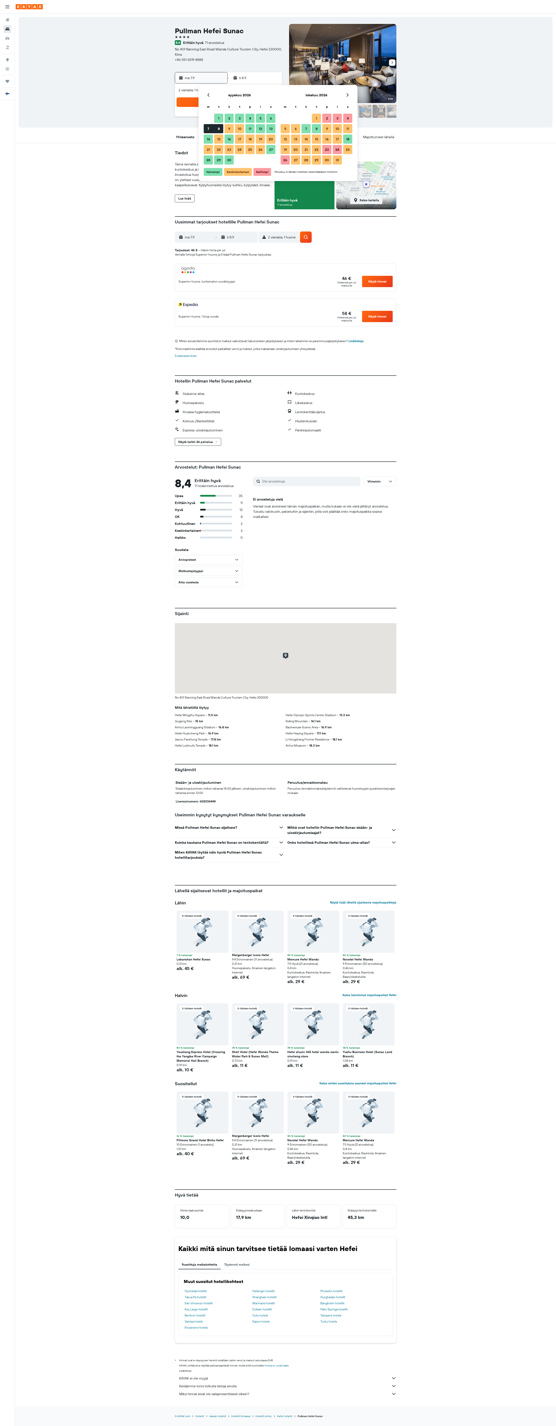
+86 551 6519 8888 (189, 59)
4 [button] (250, 118)
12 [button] (260, 128)
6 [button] (271, 118)
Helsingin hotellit (263, 1291)
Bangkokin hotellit (332, 1303)
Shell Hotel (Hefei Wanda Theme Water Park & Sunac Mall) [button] (255, 1054)
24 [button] (240, 149)
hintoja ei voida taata (276, 1365)
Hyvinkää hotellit (196, 1291)
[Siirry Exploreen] (7, 59)
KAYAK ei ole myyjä (193, 1378)
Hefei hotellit (284, 1416)
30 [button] (229, 160)
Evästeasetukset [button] (186, 356)
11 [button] (250, 128)
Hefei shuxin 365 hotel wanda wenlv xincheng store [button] (313, 1054)
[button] (7, 7)
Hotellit (199, 1416)
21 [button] (208, 149)
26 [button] (260, 149)
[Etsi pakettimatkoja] (7, 47)
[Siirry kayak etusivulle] (29, 6)
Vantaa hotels (194, 1321)
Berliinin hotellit (195, 1315)
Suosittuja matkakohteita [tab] (199, 1264)
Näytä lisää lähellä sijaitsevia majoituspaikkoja (363, 902)
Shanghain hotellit (264, 1297)
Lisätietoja (356, 341)
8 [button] (219, 128)
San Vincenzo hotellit (199, 1303)
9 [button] (229, 128)
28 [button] (208, 160)
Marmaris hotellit (263, 1303)
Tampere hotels (330, 1315)
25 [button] (250, 149)
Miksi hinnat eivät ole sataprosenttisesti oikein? (214, 1394)
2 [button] (229, 118)
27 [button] (271, 149)
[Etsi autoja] (7, 38)
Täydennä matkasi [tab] (237, 1264)
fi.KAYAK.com (182, 1416)
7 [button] (208, 128)
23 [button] (229, 149)
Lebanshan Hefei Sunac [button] (193, 959)
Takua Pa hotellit (195, 1297)
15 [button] (218, 139)
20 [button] (271, 139)
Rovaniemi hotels (196, 1327)
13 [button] (271, 128)
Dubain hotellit (262, 1309)
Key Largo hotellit (196, 1309)
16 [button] (229, 139)
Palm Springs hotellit (334, 1309)
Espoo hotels (261, 1321)
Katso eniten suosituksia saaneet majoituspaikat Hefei (357, 1083)
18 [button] (250, 139)
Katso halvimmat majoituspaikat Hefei (369, 995)
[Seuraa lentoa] (7, 69)
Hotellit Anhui (263, 1416)
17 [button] (239, 139)
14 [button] (208, 139)
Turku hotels (328, 1321)
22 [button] (219, 149)
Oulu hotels (260, 1315)
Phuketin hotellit (331, 1291)
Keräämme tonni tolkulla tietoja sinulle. (208, 1386)
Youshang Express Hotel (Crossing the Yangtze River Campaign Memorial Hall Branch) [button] (201, 1056)
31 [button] (337, 160)
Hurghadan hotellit (332, 1297)
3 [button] (240, 118)
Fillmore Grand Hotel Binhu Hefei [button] (200, 1140)
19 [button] (260, 139)
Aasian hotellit (217, 1416)
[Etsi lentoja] (7, 20)
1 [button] (218, 118)
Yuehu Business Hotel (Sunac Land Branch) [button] (367, 1054)
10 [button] (240, 128)
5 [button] (260, 118)
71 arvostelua (214, 42)
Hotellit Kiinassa (240, 1416)
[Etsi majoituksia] (7, 29)
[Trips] (7, 81)
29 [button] (219, 160)
